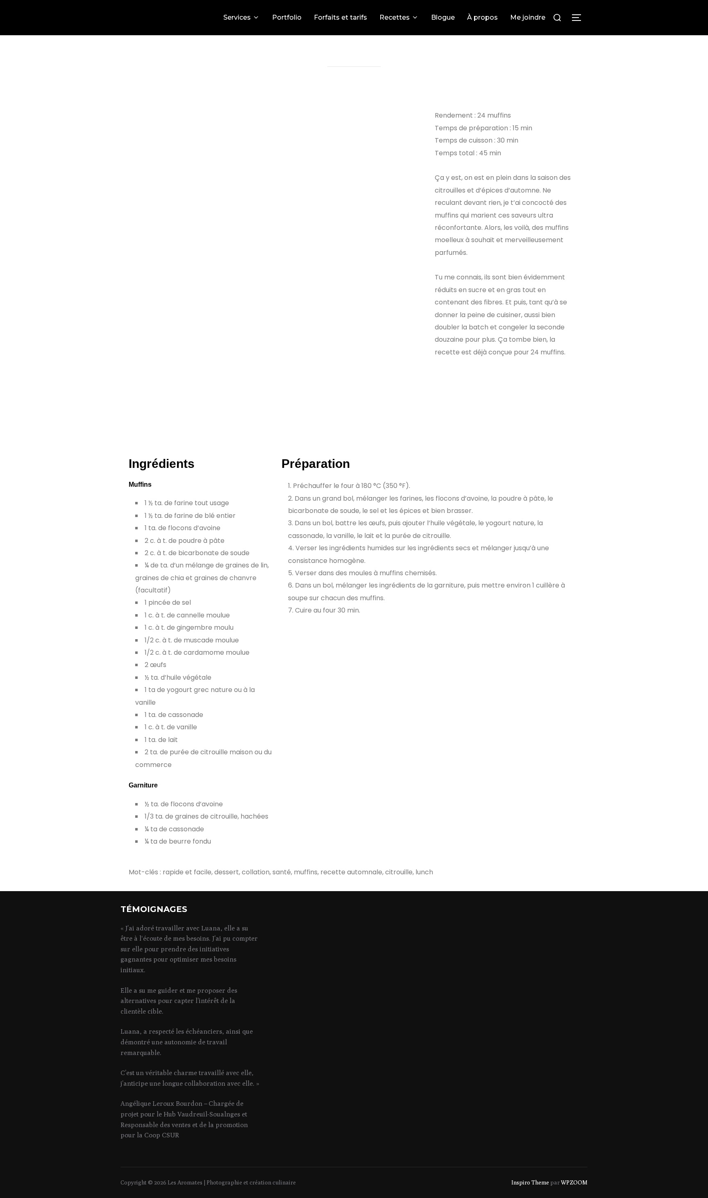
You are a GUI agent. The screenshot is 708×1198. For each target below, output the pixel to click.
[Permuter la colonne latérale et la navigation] (579, 18)
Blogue (443, 17)
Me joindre (527, 17)
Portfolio (287, 17)
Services (237, 17)
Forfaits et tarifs (340, 17)
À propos (482, 17)
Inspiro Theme (530, 1182)
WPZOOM (574, 1182)
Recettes (394, 17)
